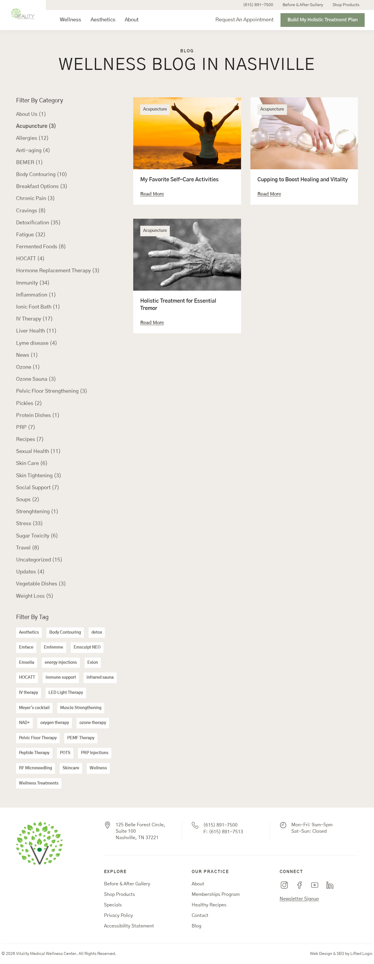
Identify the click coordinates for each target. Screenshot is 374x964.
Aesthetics (103, 20)
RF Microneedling (35, 768)
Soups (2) (27, 499)
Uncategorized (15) (39, 560)
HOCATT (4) (30, 259)
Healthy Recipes (209, 905)
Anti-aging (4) (33, 150)
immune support (61, 678)
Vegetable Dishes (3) (41, 584)
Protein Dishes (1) (38, 415)
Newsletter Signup (299, 898)
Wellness (70, 20)
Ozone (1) (28, 367)
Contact (200, 915)
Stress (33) (29, 524)
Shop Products (346, 5)
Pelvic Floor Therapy (38, 738)
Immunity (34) (33, 283)
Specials (113, 905)
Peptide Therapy (34, 753)
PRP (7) (25, 427)
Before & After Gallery (303, 5)
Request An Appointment (244, 20)
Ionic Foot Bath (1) (38, 307)
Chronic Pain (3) (35, 198)
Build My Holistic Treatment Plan (323, 20)
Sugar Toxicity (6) (37, 536)
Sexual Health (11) (38, 451)
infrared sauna (100, 678)
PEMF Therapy (80, 738)
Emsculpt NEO (87, 648)
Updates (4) (30, 572)
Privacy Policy (118, 915)
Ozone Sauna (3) (36, 379)
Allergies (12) (32, 138)
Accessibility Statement (129, 926)
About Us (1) (31, 114)
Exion (92, 663)
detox (96, 632)
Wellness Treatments (38, 783)
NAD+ (24, 723)
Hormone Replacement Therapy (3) (58, 271)
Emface (26, 648)
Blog (196, 926)
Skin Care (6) (32, 463)
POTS (65, 753)
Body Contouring (65, 632)
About (131, 20)
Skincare (71, 768)
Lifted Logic (361, 954)
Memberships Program (216, 894)
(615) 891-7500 (258, 5)
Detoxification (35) (38, 222)
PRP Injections (94, 753)
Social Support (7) (37, 487)
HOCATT (27, 678)
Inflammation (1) (36, 295)
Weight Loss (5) (34, 596)
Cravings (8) (31, 210)
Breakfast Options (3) (41, 186)
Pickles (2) (29, 403)
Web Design (321, 954)
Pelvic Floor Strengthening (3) (51, 391)
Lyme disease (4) (36, 343)
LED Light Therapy (66, 693)
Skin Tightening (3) (38, 475)
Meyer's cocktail (34, 708)
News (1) (27, 355)
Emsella (26, 663)
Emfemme (53, 648)
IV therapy (28, 693)
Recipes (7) (30, 439)
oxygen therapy (54, 723)
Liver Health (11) (36, 331)
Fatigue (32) (31, 234)
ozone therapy (92, 723)
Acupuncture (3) (36, 126)
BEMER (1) (29, 162)
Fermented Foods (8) (41, 246)
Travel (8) (27, 548)
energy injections (61, 663)
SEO (340, 954)
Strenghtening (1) (37, 512)
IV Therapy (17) (34, 319)
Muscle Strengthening (80, 708)
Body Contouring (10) (41, 174)
